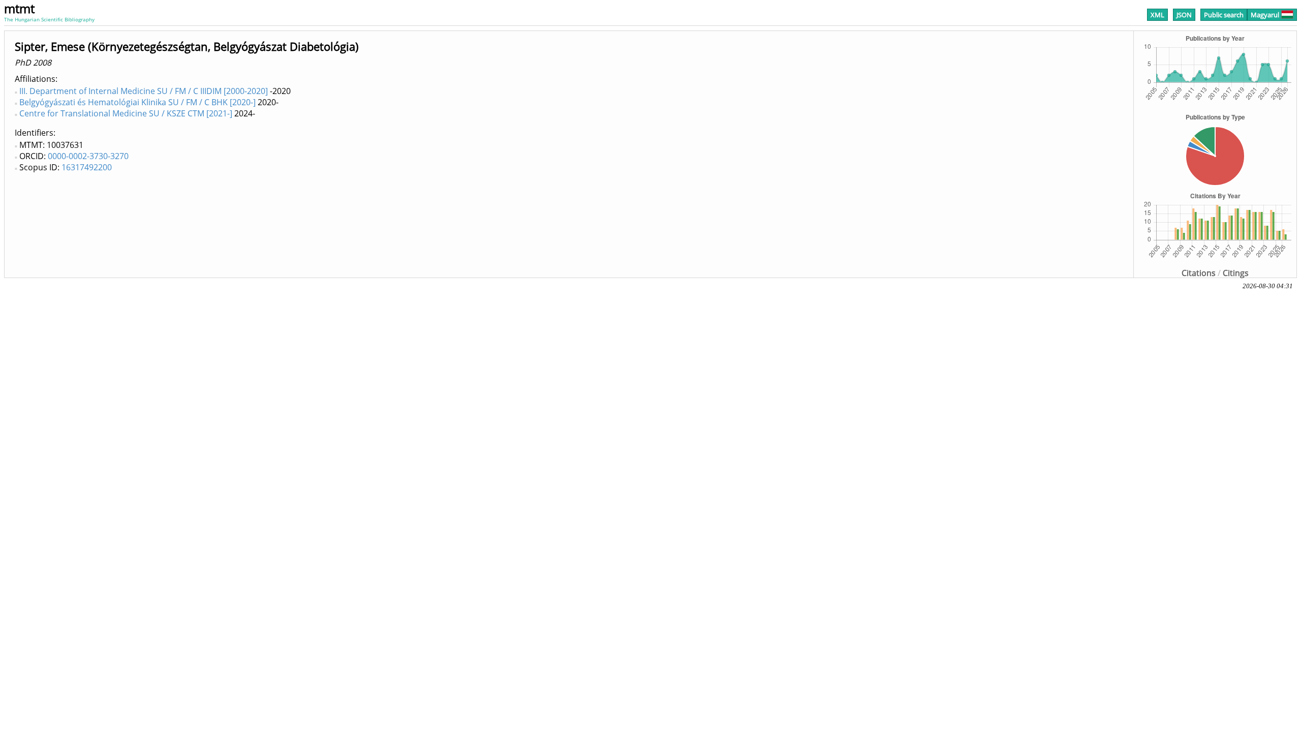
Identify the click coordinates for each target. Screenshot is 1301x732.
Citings (1236, 273)
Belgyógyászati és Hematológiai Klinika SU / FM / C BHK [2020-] (137, 102)
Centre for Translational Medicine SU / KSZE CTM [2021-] (125, 113)
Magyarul (1265, 14)
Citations (1199, 273)
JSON (1184, 14)
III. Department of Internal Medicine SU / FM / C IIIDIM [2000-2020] (143, 91)
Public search (1224, 14)
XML (1157, 14)
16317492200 (86, 167)
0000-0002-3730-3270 (88, 156)
